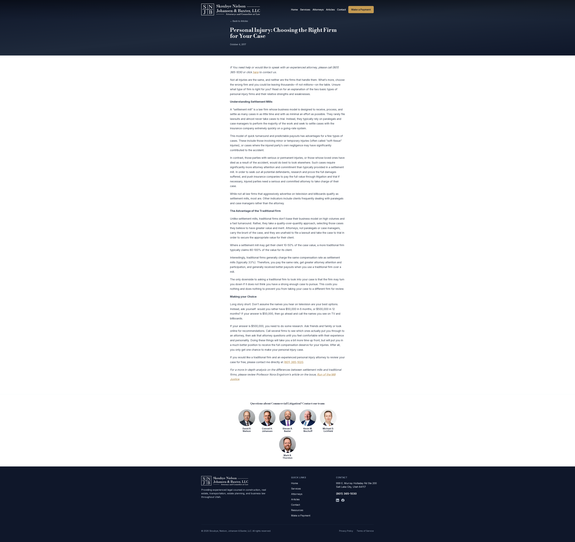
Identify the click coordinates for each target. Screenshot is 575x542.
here (255, 72)
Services (305, 9)
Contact (341, 9)
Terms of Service (365, 531)
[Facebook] (342, 500)
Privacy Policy (346, 531)
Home (294, 9)
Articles (330, 9)
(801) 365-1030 (346, 493)
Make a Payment (361, 9)
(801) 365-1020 (293, 362)
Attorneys (318, 9)
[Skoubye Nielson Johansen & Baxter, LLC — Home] (230, 10)
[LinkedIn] (337, 500)
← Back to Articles (239, 21)
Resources (297, 510)
